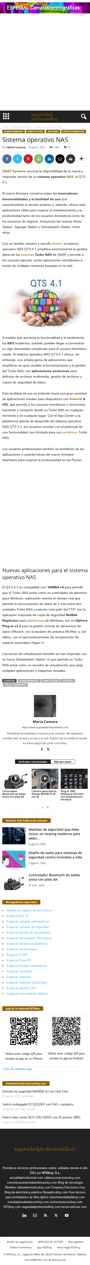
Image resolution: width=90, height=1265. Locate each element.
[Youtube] (66, 1216)
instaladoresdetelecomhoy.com (26, 1083)
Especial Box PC (17, 916)
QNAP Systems (35, 131)
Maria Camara (16, 147)
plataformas (35, 620)
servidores (70, 432)
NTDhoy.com (12, 1207)
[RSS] (45, 1216)
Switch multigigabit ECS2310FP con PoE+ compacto (37, 1104)
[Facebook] (7, 159)
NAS (70, 177)
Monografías (75, 1241)
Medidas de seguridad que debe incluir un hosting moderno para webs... (54, 833)
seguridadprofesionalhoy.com (41, 1207)
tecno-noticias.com (74, 1207)
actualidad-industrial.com (26, 1177)
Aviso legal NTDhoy (68, 1247)
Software (53, 131)
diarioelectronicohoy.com (34, 1187)
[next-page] (47, 807)
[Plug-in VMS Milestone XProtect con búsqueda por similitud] (74, 779)
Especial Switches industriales (26, 982)
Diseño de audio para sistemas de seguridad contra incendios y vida (55, 855)
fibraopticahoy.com (55, 1192)
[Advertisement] (45, 63)
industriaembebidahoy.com (67, 1197)
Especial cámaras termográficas (28, 921)
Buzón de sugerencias (20, 1241)
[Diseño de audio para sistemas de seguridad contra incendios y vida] (13, 859)
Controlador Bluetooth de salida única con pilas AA (14, 793)
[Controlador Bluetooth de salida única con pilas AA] (15, 779)
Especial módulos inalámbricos (27, 943)
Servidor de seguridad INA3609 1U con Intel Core (35, 1091)
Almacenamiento (22, 126)
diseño (57, 243)
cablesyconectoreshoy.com (62, 1177)
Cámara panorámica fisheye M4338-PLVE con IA (44, 793)
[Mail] (35, 1216)
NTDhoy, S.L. (51, 1173)
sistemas (27, 254)
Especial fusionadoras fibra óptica (29, 938)
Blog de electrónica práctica (23, 1192)
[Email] (60, 159)
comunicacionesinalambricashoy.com (32, 1182)
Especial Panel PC (19, 960)
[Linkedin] (49, 159)
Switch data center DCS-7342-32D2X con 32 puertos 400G (41, 1117)
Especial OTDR (16, 954)
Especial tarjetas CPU (21, 988)
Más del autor (63, 761)
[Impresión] (70, 159)
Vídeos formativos (73, 131)
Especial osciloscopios (21, 949)
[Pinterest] (28, 159)
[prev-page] (42, 807)
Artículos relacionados (33, 761)
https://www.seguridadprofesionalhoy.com (45, 727)
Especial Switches (18, 977)
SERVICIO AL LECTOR (50, 1241)
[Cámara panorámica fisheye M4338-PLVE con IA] (45, 779)
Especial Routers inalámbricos (26, 966)
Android (75, 399)
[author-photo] (45, 706)
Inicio (5, 126)
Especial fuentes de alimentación (28, 932)
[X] (17, 159)
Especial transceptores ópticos (27, 993)
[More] (81, 159)
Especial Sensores (19, 971)
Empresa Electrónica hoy (68, 1187)
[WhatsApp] (38, 159)
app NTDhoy (44, 1247)
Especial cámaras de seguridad (27, 927)
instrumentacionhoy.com (66, 1202)
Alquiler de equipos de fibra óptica (29, 910)
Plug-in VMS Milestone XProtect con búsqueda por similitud (72, 795)
